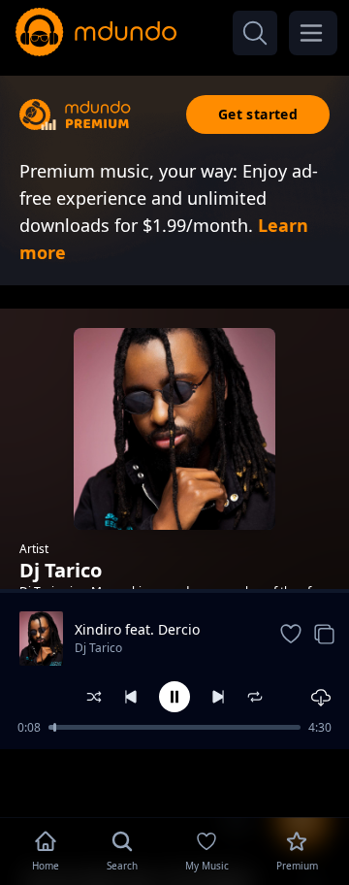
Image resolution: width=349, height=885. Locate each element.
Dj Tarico (98, 647)
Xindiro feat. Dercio (137, 629)
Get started (258, 114)
